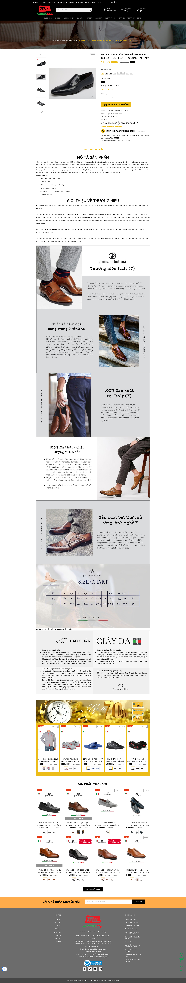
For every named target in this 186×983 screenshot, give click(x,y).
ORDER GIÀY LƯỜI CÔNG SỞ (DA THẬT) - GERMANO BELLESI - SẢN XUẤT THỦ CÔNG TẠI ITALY (137, 825)
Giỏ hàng (58, 938)
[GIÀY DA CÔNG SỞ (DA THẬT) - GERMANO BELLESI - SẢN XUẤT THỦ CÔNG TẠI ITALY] (78, 804)
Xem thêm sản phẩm (93, 889)
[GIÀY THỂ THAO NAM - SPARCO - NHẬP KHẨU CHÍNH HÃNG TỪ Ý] (70, 741)
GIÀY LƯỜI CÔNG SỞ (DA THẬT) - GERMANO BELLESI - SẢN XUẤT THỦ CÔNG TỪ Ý (49, 825)
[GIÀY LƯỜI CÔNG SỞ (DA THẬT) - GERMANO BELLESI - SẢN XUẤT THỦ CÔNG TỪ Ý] (49, 804)
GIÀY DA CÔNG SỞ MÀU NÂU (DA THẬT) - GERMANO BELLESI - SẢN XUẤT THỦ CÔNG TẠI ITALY (49, 872)
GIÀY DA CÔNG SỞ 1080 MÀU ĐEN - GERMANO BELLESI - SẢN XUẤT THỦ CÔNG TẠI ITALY (78, 872)
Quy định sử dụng (131, 929)
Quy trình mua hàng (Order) (131, 950)
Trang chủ (57, 919)
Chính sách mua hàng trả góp (133, 955)
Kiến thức (58, 929)
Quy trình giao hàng (131, 942)
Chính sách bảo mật (131, 922)
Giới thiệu (58, 922)
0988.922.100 (96, 946)
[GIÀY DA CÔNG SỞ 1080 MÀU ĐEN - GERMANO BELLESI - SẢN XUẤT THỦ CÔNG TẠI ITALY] (78, 852)
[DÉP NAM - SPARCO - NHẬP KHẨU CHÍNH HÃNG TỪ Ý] (93, 741)
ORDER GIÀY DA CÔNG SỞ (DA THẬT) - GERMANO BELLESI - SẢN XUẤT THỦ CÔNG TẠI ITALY (137, 872)
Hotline (182, 957)
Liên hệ (58, 942)
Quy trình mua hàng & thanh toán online (132, 945)
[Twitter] (90, 969)
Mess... (181, 970)
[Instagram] (100, 969)
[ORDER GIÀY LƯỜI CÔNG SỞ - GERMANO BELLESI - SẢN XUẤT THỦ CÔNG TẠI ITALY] (107, 804)
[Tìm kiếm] (89, 10)
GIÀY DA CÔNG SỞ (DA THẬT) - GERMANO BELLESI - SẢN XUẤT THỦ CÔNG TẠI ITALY (78, 825)
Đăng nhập (128, 9)
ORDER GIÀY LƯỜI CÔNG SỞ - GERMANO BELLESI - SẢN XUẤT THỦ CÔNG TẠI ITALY (108, 825)
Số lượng (104, 94)
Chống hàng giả (130, 919)
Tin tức (58, 926)
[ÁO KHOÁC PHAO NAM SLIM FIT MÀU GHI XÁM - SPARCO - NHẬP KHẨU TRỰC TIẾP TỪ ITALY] (48, 741)
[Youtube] (95, 969)
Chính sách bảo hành (132, 926)
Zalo (181, 964)
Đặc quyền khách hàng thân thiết (132, 960)
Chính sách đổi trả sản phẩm (132, 937)
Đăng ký (127, 11)
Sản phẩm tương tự (93, 784)
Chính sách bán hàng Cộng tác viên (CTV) (132, 933)
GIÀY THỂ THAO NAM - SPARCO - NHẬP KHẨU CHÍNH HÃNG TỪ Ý (70, 761)
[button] (41, 112)
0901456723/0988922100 (120, 131)
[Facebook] (84, 969)
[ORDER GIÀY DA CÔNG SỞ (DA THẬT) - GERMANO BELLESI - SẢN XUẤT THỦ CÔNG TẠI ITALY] (137, 852)
